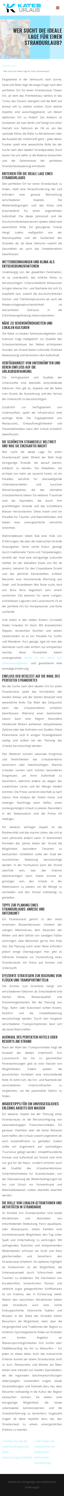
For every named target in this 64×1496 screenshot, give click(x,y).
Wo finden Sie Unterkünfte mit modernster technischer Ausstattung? (44, 1452)
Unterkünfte (11, 66)
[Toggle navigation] (57, 7)
